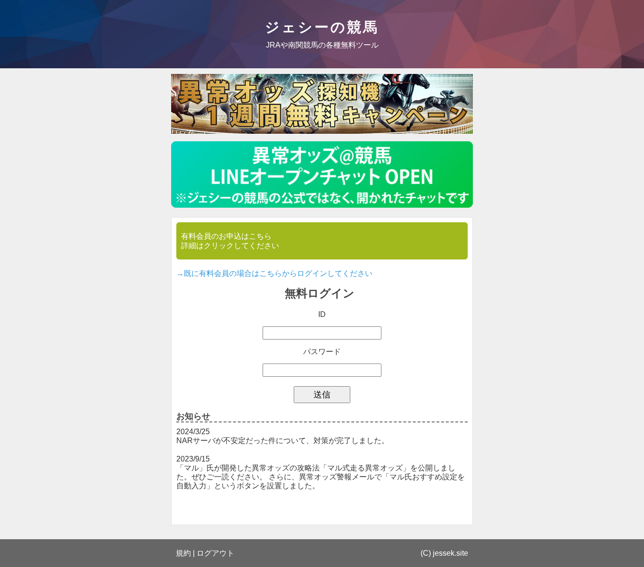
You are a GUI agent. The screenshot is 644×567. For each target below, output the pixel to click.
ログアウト (215, 553)
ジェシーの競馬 (322, 27)
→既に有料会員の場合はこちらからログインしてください (274, 273)
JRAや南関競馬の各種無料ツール (322, 45)
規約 (183, 553)
